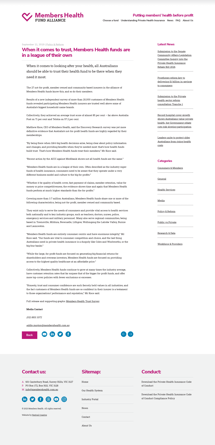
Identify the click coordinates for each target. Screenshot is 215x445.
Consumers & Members (170, 167)
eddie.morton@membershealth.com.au (47, 325)
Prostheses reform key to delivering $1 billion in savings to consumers (175, 81)
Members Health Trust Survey (82, 301)
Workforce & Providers (170, 243)
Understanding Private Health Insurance (143, 20)
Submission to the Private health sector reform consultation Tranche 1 (172, 100)
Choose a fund (111, 20)
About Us (188, 20)
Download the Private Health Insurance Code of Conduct (166, 383)
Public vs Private (167, 222)
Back (29, 335)
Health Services (166, 189)
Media (161, 200)
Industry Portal (90, 399)
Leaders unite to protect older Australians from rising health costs (174, 141)
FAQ (178, 20)
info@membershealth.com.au (41, 389)
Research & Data (166, 233)
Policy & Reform (55, 44)
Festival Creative (39, 415)
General (162, 178)
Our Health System (92, 390)
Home (85, 381)
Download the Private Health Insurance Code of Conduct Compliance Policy (166, 396)
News (170, 20)
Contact (86, 416)
